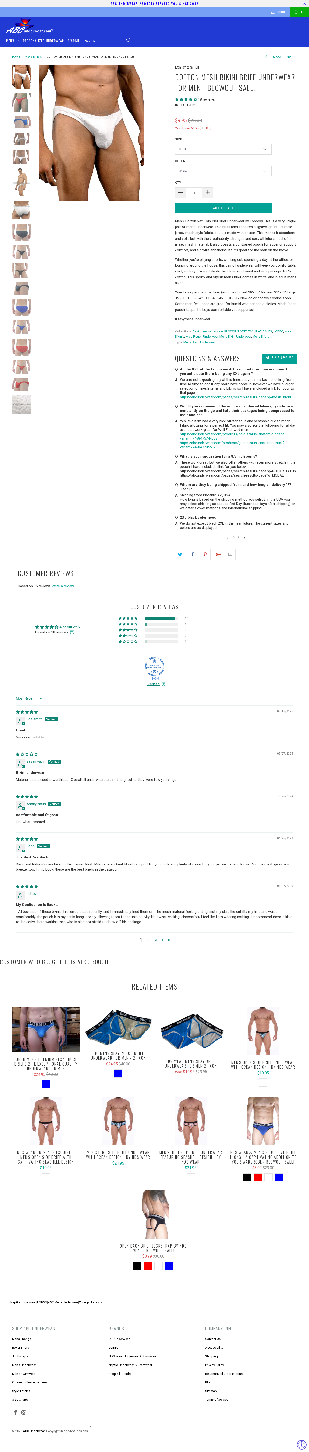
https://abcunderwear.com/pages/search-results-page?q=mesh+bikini (235, 397)
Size (178, 139)
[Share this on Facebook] (193, 554)
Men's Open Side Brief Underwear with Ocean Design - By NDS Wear (263, 1031)
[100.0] (154, 666)
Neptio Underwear (23, 1302)
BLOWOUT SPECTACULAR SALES (248, 331)
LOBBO (278, 331)
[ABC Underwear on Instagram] (24, 1413)
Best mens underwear (208, 331)
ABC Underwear (34, 1431)
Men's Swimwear (23, 1374)
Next (290, 56)
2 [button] (148, 940)
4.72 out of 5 (69, 627)
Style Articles (21, 1391)
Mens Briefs (261, 336)
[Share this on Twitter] (180, 554)
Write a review (63, 586)
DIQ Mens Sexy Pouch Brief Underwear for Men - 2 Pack (118, 1026)
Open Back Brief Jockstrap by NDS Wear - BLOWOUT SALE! (153, 1214)
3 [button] (156, 940)
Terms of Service (216, 1399)
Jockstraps (20, 1356)
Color (180, 161)
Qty (178, 182)
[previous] (46, 133)
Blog (208, 1382)
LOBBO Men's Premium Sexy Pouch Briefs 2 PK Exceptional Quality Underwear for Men (46, 1029)
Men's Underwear (24, 1365)
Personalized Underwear (43, 40)
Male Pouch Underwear (202, 336)
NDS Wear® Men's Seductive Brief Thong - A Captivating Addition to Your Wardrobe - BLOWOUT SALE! (263, 1121)
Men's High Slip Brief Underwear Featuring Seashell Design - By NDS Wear (191, 1121)
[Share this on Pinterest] (205, 554)
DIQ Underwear (119, 1339)
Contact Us (213, 1339)
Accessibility (214, 1347)
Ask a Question (281, 356)
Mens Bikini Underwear (235, 336)
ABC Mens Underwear (63, 1302)
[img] (27, 712)
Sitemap (211, 1391)
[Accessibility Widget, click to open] (302, 1445)
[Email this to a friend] (230, 554)
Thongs (84, 1302)
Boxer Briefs (20, 1347)
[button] (186, 99)
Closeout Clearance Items (30, 1382)
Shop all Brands (120, 1374)
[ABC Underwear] (157, 26)
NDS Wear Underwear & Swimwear (133, 1356)
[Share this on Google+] (218, 554)
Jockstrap (97, 1302)
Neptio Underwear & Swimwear (130, 1365)
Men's (11, 40)
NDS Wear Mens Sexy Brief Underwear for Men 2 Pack (191, 1030)
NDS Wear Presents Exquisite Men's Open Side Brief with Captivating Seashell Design (46, 1121)
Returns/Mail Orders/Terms (224, 1374)
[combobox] (108, 41)
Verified (153, 684)
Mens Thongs (21, 1339)
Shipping (211, 1356)
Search (73, 40)
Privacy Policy (214, 1365)
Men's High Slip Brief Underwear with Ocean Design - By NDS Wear (118, 1121)
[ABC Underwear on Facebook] (15, 1413)
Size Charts (20, 1399)
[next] (163, 133)
